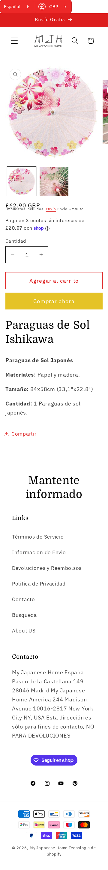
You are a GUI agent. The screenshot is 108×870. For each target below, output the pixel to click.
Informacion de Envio (39, 552)
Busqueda (24, 615)
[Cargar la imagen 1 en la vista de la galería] (21, 181)
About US (24, 630)
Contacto (23, 599)
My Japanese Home (49, 847)
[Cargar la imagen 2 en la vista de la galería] (54, 181)
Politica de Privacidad (39, 583)
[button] (14, 41)
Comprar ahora (54, 301)
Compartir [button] (23, 433)
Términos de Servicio (38, 536)
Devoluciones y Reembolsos (47, 568)
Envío (51, 209)
